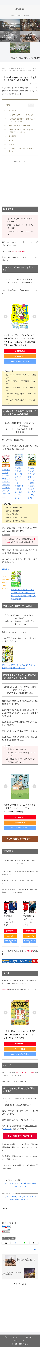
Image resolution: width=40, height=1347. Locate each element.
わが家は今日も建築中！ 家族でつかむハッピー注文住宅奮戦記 (22, 120)
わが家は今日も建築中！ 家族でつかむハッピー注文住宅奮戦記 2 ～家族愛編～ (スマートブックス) (19, 483)
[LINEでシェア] (24, 1243)
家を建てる (12, 111)
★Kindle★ (6, 569)
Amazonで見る (20, 356)
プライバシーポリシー (11, 1337)
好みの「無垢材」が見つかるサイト (20, 839)
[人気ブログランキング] (6, 1232)
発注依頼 (28, 1337)
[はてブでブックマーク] (15, 1243)
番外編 (11, 140)
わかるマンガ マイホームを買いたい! (22, 115)
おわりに (12, 144)
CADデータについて (20, 1340)
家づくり (6, 1238)
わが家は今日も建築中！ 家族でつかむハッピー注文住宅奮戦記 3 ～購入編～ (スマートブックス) (31, 483)
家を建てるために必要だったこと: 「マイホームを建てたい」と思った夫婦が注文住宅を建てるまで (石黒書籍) (23, 594)
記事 (13, 1238)
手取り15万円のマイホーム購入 (19, 125)
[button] (34, 1243)
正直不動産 (12, 136)
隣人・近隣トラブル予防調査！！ (20, 1136)
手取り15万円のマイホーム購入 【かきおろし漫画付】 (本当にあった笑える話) (18, 666)
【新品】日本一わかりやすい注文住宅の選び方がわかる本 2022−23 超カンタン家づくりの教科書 (19, 1034)
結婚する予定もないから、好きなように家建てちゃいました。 (22, 131)
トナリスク (7, 1129)
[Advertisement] (20, 183)
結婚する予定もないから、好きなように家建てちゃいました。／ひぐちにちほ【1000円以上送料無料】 (19, 808)
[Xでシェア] (6, 1243)
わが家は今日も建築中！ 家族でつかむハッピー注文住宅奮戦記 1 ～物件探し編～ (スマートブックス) (6, 483)
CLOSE (31, 105)
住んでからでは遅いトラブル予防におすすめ (22, 150)
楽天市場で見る (20, 351)
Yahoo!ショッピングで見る (20, 361)
